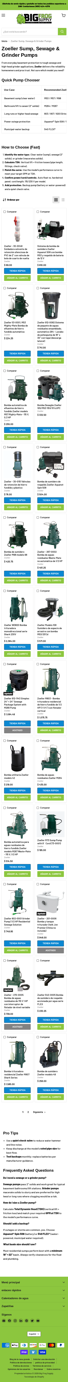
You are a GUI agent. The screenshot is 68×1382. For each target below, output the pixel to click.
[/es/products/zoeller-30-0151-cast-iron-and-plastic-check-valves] (17, 464)
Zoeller (7, 261)
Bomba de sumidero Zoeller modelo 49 (47, 1073)
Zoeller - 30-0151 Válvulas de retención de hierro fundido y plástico (17, 484)
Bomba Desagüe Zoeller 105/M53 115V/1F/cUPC (49, 407)
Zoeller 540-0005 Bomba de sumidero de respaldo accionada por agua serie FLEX (50, 999)
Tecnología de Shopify (34, 1376)
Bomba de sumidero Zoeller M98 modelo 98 (15, 553)
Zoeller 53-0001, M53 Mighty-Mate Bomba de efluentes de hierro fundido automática (16, 327)
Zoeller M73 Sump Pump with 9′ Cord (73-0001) (49, 842)
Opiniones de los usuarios (19, 1369)
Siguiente (38, 1112)
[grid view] (56, 199)
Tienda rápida (17, 271)
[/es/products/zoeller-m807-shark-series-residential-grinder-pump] (17, 1054)
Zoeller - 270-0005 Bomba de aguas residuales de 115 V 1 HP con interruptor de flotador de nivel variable (17, 1001)
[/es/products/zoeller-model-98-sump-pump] (17, 535)
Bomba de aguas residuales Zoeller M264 (49, 776)
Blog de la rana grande (20, 1359)
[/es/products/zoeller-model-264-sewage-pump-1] (51, 758)
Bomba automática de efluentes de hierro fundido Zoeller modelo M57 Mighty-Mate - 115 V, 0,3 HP (16, 411)
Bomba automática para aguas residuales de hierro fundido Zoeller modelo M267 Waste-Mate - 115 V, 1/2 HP (17, 848)
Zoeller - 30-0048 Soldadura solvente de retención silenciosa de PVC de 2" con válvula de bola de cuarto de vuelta (16, 252)
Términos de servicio (42, 1366)
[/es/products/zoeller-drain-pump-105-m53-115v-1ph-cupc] (51, 388)
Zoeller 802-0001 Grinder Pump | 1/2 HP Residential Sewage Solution (17, 921)
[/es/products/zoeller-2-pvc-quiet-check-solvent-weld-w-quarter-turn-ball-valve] (17, 229)
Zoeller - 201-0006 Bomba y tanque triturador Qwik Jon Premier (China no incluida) (47, 924)
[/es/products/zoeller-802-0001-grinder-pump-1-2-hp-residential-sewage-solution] (17, 901)
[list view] (62, 199)
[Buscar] (62, 31)
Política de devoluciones (21, 1362)
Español (32, 1334)
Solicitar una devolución (44, 1359)
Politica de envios (21, 1366)
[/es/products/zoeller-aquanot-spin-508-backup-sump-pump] (51, 464)
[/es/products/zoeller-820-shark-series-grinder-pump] (17, 608)
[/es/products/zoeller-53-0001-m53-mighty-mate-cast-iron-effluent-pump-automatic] (17, 305)
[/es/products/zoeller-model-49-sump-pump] (51, 1054)
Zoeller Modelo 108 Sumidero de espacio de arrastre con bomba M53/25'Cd (49, 630)
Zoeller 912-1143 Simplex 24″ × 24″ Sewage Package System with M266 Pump (16, 703)
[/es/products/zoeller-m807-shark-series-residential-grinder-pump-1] (51, 681)
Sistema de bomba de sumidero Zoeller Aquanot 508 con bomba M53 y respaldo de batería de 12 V (50, 252)
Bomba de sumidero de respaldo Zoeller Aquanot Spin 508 (50, 484)
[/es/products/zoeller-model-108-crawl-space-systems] (51, 608)
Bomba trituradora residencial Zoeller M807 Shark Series (16, 1074)
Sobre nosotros (53, 1369)
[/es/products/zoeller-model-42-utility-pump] (17, 758)
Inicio (4, 41)
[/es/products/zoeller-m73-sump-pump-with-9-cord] (51, 824)
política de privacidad (45, 1362)
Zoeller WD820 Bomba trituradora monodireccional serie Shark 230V (15, 630)
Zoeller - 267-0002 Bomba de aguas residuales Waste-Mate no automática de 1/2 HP (49, 556)
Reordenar (38, 1369)
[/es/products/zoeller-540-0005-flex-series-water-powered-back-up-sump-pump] (51, 978)
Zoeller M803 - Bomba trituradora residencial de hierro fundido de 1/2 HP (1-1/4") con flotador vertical (49, 704)
